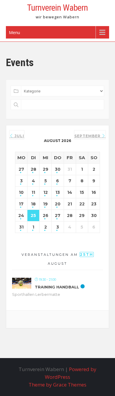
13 (57, 192)
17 (21, 204)
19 (45, 204)
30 (57, 169)
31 (21, 227)
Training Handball (57, 287)
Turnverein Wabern (57, 7)
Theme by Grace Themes (57, 384)
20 (57, 204)
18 (33, 204)
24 (21, 215)
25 (33, 215)
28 (33, 169)
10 (21, 192)
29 (45, 169)
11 (33, 192)
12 (45, 192)
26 (45, 215)
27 (21, 169)
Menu (14, 32)
